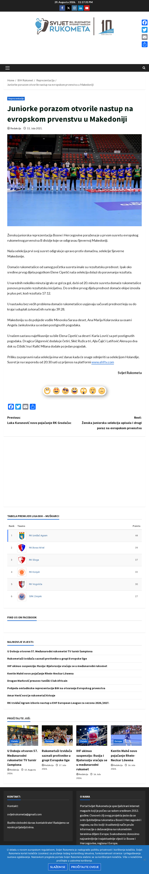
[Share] (144, 44)
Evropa (49, 741)
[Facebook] (144, 22)
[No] (144, 859)
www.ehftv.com (102, 362)
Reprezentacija (16, 98)
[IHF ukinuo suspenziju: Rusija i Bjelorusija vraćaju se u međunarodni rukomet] (91, 735)
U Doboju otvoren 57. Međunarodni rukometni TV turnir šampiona (49, 651)
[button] (7, 68)
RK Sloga (34, 559)
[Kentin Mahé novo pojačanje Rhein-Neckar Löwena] (126, 735)
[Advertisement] (74, 51)
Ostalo (14, 741)
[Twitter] (144, 29)
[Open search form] (144, 67)
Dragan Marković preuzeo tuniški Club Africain (37, 680)
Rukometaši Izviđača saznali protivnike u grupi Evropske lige (47, 658)
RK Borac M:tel (36, 547)
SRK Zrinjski (35, 596)
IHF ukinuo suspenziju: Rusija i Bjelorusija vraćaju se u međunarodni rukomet (57, 666)
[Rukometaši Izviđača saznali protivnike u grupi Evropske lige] (57, 735)
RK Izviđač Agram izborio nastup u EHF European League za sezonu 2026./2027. (58, 703)
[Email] (144, 37)
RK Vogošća (35, 584)
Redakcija (15, 128)
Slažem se (57, 867)
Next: (112, 422)
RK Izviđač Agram (38, 535)
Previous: (39, 420)
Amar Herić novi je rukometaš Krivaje (31, 695)
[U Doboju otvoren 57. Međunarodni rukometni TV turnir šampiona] (22, 735)
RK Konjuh (34, 572)
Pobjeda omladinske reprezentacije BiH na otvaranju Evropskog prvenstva (56, 688)
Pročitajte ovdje (85, 867)
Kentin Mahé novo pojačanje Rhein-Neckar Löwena (40, 673)
